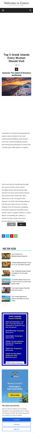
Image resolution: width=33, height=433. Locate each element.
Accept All (17, 419)
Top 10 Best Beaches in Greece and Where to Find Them (20, 299)
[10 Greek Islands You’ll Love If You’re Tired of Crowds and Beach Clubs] (6, 282)
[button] (3, 10)
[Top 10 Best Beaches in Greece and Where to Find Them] (6, 299)
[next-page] (6, 305)
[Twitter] (7, 236)
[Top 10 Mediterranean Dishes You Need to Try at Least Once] (6, 273)
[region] (16, 418)
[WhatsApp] (15, 236)
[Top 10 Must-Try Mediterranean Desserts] (6, 256)
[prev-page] (3, 305)
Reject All (16, 429)
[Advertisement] (16, 30)
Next (21, 224)
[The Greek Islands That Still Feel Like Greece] (6, 290)
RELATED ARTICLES (9, 245)
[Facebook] (3, 236)
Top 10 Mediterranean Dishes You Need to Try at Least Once (21, 273)
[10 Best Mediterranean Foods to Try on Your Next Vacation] (6, 265)
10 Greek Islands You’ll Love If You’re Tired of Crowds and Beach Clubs (21, 282)
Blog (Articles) (5, 258)
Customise (16, 424)
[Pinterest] (11, 236)
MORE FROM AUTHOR (9, 249)
